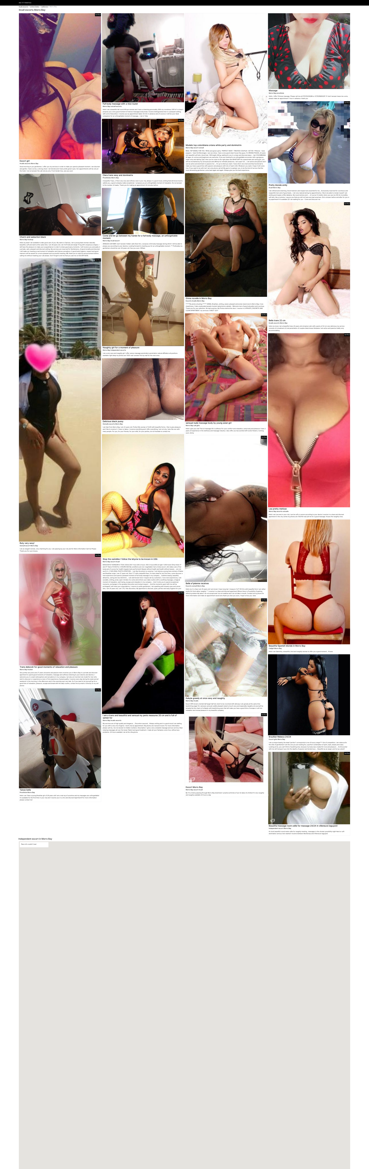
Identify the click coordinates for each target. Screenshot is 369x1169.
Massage (273, 90)
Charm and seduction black (33, 237)
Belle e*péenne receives (197, 583)
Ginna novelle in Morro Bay (199, 298)
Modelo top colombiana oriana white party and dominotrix (213, 145)
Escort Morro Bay (194, 787)
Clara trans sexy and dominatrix (118, 175)
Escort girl (25, 161)
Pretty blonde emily (278, 185)
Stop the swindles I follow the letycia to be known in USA (130, 559)
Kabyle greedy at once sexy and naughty (205, 698)
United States (34, 6)
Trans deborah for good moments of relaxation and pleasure (49, 667)
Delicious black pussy (113, 421)
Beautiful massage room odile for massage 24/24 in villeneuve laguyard (303, 826)
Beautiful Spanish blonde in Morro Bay (287, 646)
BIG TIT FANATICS (25, 3)
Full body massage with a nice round (120, 104)
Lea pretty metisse (278, 509)
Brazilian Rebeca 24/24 (280, 737)
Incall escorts (23, 6)
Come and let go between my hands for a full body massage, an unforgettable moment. (140, 237)
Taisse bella (25, 790)
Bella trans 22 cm (277, 320)
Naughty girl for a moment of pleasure (121, 347)
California (44, 6)
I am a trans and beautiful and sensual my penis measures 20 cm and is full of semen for (140, 716)
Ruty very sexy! (27, 543)
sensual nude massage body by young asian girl (208, 423)
